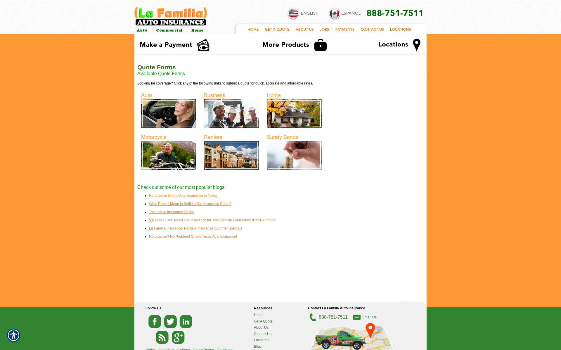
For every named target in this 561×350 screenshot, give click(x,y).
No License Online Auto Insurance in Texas (183, 196)
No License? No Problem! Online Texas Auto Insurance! (193, 237)
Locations (261, 340)
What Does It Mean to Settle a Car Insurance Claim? (190, 204)
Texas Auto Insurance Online (171, 212)
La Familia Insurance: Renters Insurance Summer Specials (195, 228)
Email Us (369, 317)
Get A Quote (263, 321)
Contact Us (262, 334)
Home (259, 315)
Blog (257, 346)
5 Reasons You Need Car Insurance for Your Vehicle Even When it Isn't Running (212, 220)
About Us (261, 327)
